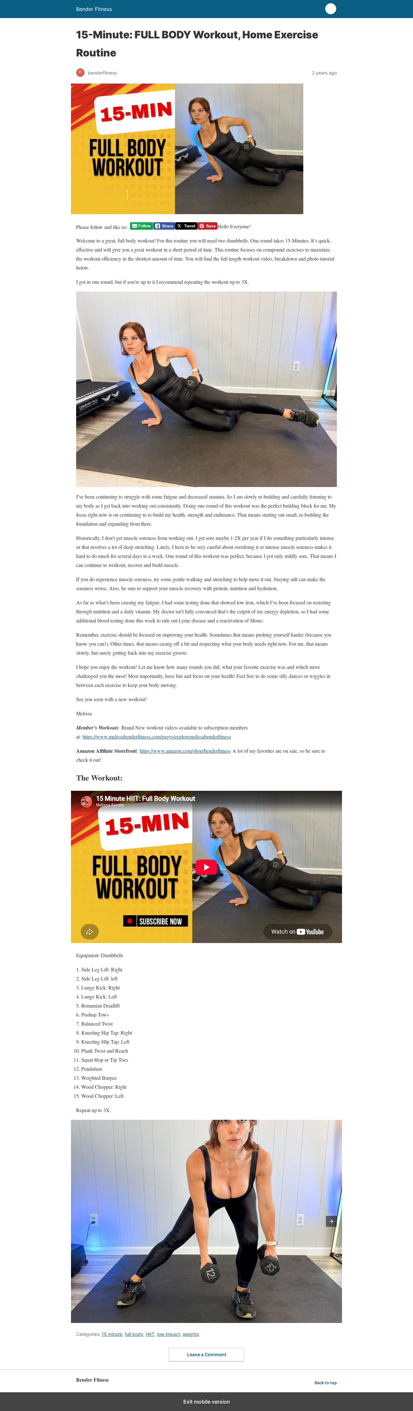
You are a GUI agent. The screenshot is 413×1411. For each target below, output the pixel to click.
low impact (168, 1334)
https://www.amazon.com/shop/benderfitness (185, 750)
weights (191, 1334)
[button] (331, 1221)
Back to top (326, 1382)
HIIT (150, 1334)
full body (134, 1334)
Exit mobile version (206, 1401)
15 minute (112, 1334)
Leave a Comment (206, 1354)
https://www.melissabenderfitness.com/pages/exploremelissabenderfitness (157, 736)
